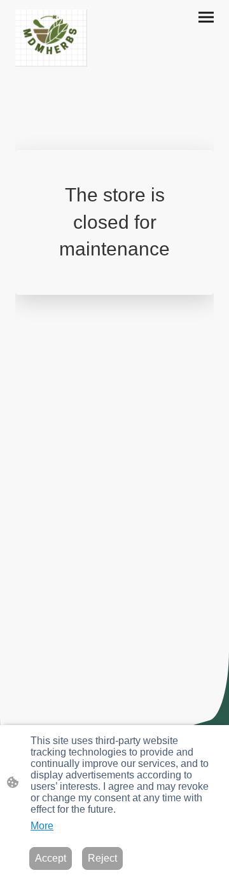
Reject (102, 858)
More (42, 825)
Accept (50, 858)
